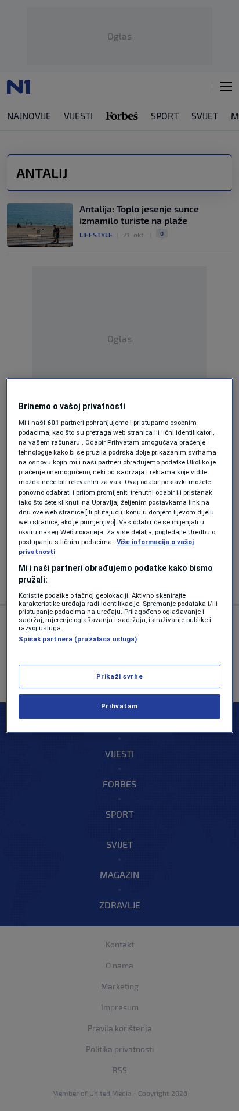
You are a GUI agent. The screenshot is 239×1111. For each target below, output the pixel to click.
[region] (119, 556)
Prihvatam (119, 706)
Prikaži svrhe (119, 676)
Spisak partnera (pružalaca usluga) (78, 639)
